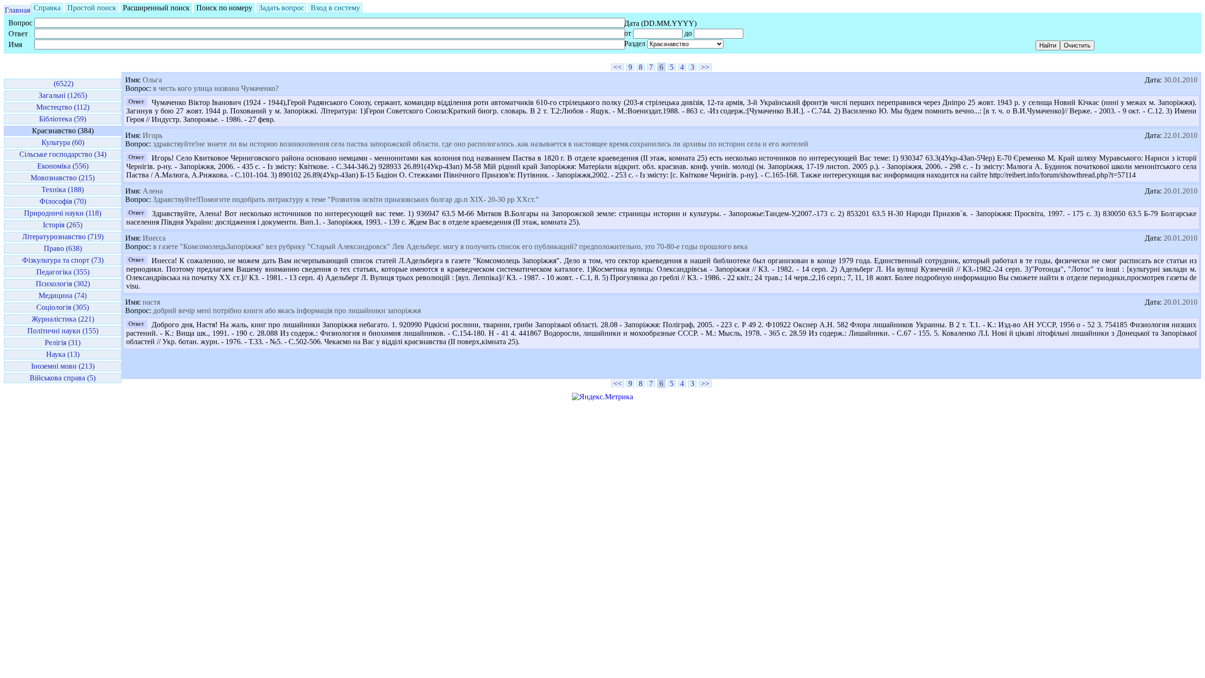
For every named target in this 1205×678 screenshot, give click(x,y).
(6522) (62, 84)
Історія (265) (62, 225)
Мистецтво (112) (62, 107)
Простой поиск (91, 8)
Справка (47, 8)
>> (705, 67)
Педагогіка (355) (62, 272)
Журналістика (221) (63, 319)
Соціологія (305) (62, 307)
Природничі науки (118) (62, 213)
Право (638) (63, 248)
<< (617, 67)
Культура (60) (62, 142)
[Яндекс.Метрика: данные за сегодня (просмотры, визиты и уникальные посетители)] (602, 397)
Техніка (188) (62, 190)
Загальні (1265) (63, 95)
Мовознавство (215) (63, 178)
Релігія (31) (62, 343)
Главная (17, 10)
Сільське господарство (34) (62, 154)
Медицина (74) (63, 295)
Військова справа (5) (63, 378)
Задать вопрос (281, 8)
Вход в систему (335, 8)
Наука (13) (63, 354)
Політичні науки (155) (62, 331)
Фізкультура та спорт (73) (63, 260)
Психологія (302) (63, 284)
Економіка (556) (62, 166)
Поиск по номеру (224, 8)
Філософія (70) (63, 201)
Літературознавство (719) (63, 237)
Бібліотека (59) (62, 119)
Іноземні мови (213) (63, 366)
